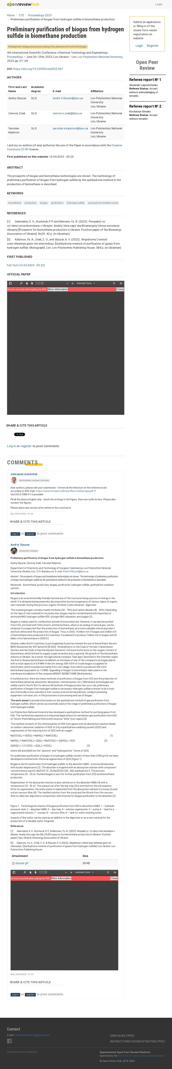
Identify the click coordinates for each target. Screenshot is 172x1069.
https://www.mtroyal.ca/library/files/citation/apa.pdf (64, 491)
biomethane (14, 203)
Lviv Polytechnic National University (100, 56)
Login (158, 4)
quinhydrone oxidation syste (103, 203)
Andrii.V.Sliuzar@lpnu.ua (68, 98)
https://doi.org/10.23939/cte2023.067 (38, 69)
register (26, 446)
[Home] (24, 4)
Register (152, 45)
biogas (44, 203)
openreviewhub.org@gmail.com (32, 1035)
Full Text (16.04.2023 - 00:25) (26, 265)
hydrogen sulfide (75, 203)
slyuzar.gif (21, 863)
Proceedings (15, 56)
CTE (21, 15)
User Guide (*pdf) (122, 1035)
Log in (11, 446)
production (30, 203)
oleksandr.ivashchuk (24, 474)
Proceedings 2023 (40, 15)
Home (11, 15)
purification (57, 203)
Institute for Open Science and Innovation (141, 1055)
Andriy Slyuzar (20, 544)
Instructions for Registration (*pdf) (137, 1041)
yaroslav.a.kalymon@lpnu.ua (70, 128)
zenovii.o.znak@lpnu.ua (67, 113)
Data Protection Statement (22, 1051)
